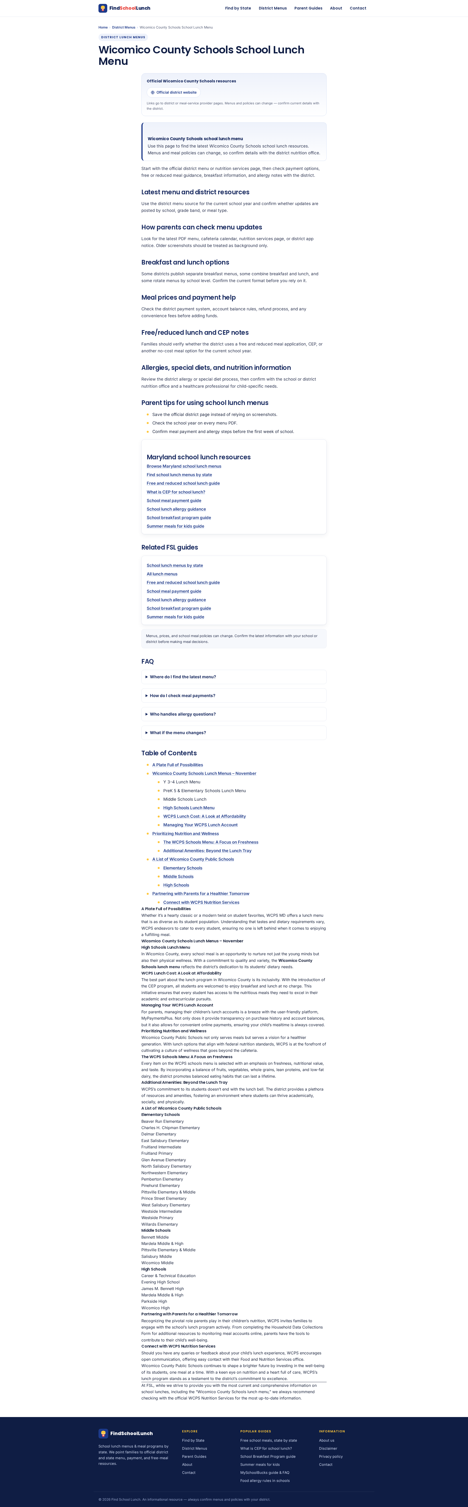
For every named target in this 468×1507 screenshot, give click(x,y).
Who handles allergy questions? (183, 714)
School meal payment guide (174, 500)
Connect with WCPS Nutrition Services (201, 902)
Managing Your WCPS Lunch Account (200, 824)
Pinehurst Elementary (160, 1185)
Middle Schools (178, 876)
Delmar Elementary (158, 1134)
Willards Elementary (159, 1224)
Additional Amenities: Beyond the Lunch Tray (207, 850)
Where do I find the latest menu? (183, 676)
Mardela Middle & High (162, 1243)
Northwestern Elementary (164, 1172)
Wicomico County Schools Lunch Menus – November (204, 773)
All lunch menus (162, 573)
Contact (358, 8)
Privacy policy (331, 1456)
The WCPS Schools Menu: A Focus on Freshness (210, 842)
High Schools (176, 885)
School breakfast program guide (179, 517)
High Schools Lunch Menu (188, 807)
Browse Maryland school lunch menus (184, 466)
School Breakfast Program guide (268, 1456)
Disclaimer (328, 1448)
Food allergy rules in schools (265, 1480)
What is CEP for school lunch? (176, 492)
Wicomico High (155, 1307)
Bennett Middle (155, 1237)
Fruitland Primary (157, 1153)
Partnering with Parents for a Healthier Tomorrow (200, 893)
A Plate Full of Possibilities (177, 764)
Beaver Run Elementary (162, 1121)
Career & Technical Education (168, 1275)
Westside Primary (157, 1217)
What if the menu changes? (178, 732)
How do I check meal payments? (182, 695)
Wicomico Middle (157, 1262)
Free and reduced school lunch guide (183, 483)
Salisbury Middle (156, 1256)
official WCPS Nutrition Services (204, 1398)
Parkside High (154, 1301)
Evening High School (160, 1282)
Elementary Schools (182, 868)
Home (103, 27)
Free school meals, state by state (268, 1440)
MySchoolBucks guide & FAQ (264, 1472)
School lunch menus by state (175, 565)
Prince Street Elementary (163, 1198)
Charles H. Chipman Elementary (170, 1127)
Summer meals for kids (260, 1464)
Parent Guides (308, 8)
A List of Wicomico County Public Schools (193, 859)
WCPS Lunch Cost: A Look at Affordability (204, 816)
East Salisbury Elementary (165, 1140)
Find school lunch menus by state (179, 474)
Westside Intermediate (161, 1211)
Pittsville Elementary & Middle (168, 1192)
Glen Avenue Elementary (163, 1159)
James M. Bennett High (162, 1288)
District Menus (273, 8)
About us (326, 1440)
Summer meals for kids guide (175, 526)
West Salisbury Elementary (165, 1204)
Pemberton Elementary (162, 1179)
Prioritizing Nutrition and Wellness (185, 833)
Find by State (238, 8)
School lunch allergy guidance (176, 509)
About (336, 8)
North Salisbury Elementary (166, 1166)
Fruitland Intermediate (161, 1146)
